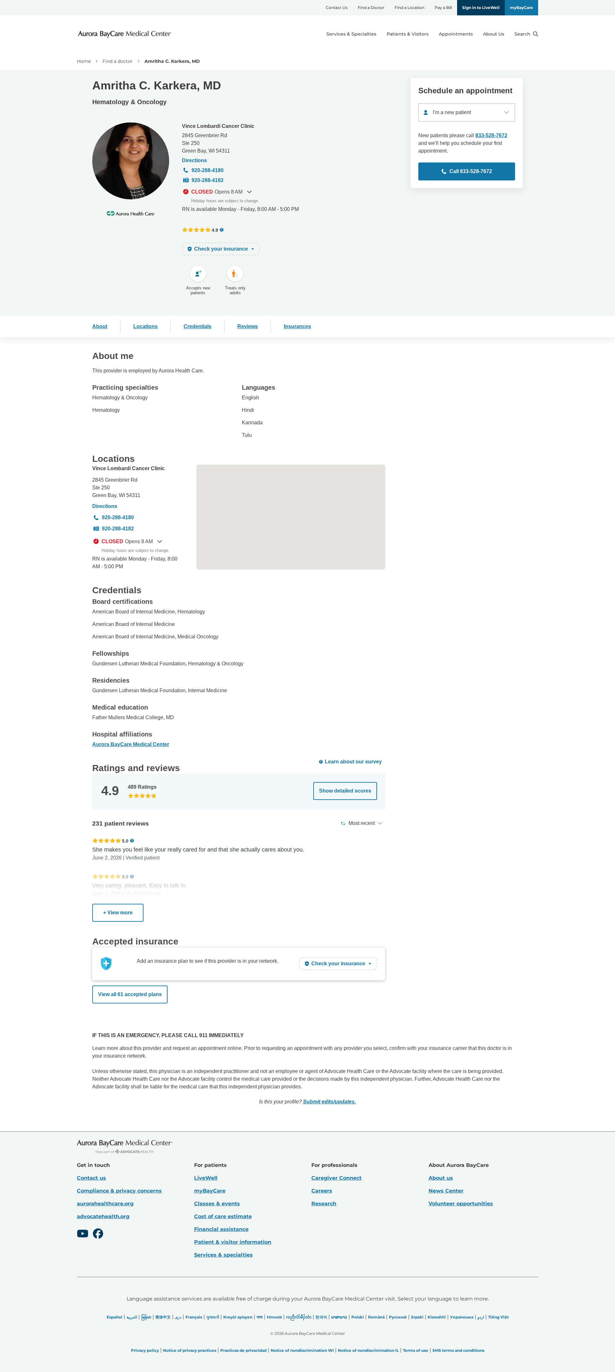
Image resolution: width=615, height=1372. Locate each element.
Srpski (417, 1317)
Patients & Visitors (408, 34)
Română (376, 1317)
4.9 (215, 230)
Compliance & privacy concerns (119, 1191)
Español (114, 1317)
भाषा (260, 1317)
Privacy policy (145, 1350)
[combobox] (466, 112)
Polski (357, 1317)
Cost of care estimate (223, 1216)
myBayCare (521, 7)
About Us (493, 34)
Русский (398, 1317)
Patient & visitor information (232, 1242)
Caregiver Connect (336, 1178)
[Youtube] (83, 1234)
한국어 (321, 1317)
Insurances (297, 326)
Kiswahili (437, 1317)
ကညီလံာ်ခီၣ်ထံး (298, 1317)
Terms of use (415, 1350)
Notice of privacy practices (189, 1350)
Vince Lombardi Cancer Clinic (218, 126)
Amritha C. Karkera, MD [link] (172, 61)
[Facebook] (98, 1234)
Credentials (197, 326)
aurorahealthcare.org (105, 1204)
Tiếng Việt (498, 1317)
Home (84, 61)
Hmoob (274, 1317)
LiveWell (205, 1178)
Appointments (456, 34)
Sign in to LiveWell (481, 7)
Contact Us (337, 7)
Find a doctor (117, 61)
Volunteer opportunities (461, 1204)
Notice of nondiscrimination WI (302, 1350)
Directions (194, 160)
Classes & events (217, 1204)
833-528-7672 (491, 135)
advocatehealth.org (103, 1216)
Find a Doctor (371, 7)
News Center (446, 1191)
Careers (321, 1191)
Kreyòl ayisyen (237, 1317)
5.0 (125, 840)
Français (193, 1317)
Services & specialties (223, 1255)
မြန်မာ (146, 1317)
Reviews (247, 326)
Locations (145, 326)
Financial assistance (221, 1229)
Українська (461, 1317)
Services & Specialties (351, 34)
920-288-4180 (208, 170)
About (99, 326)
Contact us (91, 1178)
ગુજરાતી (212, 1317)
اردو (481, 1317)
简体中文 (163, 1317)
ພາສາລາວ (339, 1317)
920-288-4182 (208, 180)
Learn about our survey (353, 761)
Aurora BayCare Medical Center (130, 744)
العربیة (132, 1317)
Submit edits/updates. (329, 1101)
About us (441, 1178)
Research (323, 1204)
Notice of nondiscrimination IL (368, 1350)
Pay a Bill (443, 7)
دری (178, 1317)
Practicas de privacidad (243, 1350)
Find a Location (409, 7)
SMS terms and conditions (458, 1350)
